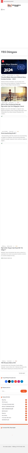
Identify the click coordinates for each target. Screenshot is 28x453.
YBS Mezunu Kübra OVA (8, 363)
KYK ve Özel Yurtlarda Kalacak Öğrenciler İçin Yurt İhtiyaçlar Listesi (12, 105)
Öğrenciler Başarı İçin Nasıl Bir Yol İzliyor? (12, 249)
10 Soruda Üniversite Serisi (8, 404)
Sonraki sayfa (22, 373)
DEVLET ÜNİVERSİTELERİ (8, 406)
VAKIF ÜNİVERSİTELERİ (7, 408)
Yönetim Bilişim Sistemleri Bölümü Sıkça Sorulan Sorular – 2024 (13, 78)
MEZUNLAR (4, 411)
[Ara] (26, 46)
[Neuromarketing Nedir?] (14, 122)
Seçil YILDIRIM (5, 131)
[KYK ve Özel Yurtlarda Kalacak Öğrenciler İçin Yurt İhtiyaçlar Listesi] (14, 94)
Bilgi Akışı (4, 399)
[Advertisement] (14, 26)
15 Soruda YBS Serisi (6, 417)
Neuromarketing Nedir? (9, 1)
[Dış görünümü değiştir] (24, 46)
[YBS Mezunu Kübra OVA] (14, 308)
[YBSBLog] (14, 5)
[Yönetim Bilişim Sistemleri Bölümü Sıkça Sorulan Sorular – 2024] (14, 66)
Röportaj (4, 413)
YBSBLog (4, 75)
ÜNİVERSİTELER (5, 419)
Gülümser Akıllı (5, 102)
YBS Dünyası (5, 402)
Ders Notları (4, 415)
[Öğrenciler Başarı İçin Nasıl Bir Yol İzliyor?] (14, 193)
